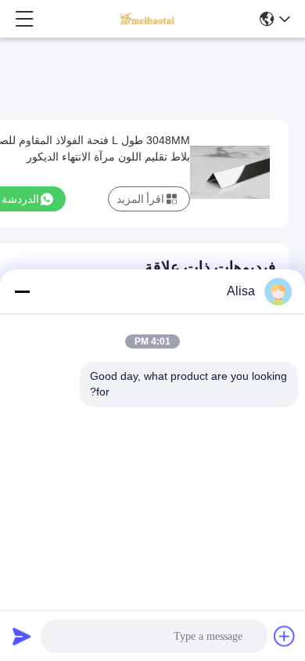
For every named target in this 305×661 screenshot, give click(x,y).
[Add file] (285, 636)
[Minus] (22, 291)
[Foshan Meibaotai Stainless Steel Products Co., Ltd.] (148, 19)
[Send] (21, 636)
